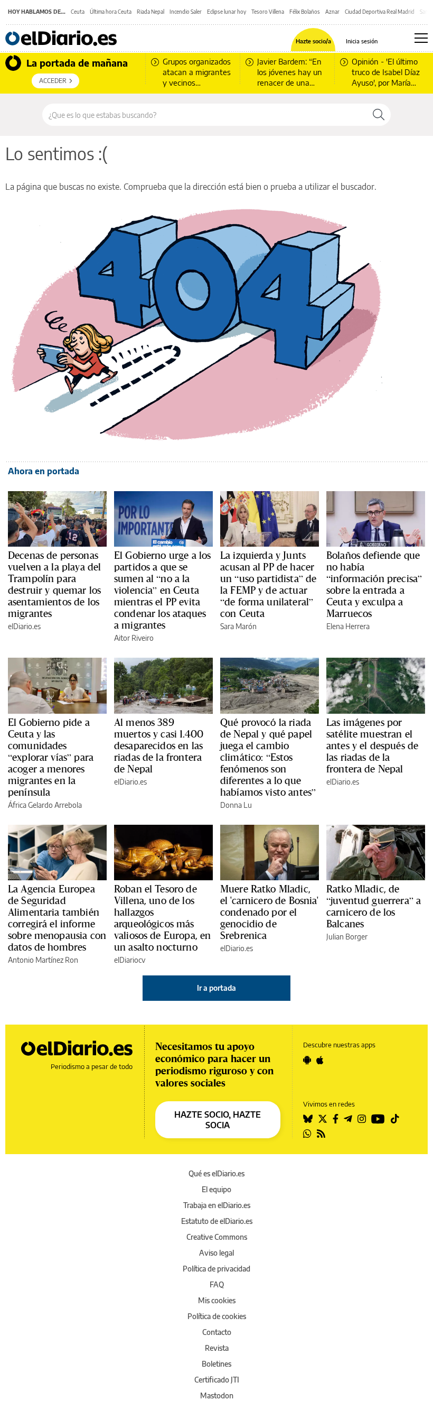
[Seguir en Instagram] (361, 1118)
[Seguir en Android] (307, 1060)
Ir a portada (216, 987)
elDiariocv (129, 959)
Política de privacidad (216, 1268)
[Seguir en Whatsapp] (307, 1133)
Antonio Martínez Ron (43, 959)
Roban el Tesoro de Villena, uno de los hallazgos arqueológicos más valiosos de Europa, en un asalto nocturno (162, 917)
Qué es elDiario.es (216, 1173)
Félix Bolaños (304, 11)
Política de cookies (216, 1316)
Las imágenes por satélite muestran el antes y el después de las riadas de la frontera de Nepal (372, 745)
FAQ (217, 1284)
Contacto (216, 1332)
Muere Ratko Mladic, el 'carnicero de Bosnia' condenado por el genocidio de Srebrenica (269, 912)
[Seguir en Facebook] (335, 1118)
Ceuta (77, 11)
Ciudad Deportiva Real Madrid (380, 11)
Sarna (426, 11)
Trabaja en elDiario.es (216, 1205)
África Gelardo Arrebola (45, 804)
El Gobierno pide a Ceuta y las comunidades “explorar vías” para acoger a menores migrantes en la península (50, 757)
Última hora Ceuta (110, 11)
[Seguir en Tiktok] (395, 1118)
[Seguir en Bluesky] (308, 1118)
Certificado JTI (216, 1379)
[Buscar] (378, 115)
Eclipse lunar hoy (226, 11)
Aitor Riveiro (134, 637)
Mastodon (216, 1395)
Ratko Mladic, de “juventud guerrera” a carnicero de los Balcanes (373, 906)
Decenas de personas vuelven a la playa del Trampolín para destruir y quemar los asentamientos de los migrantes (54, 584)
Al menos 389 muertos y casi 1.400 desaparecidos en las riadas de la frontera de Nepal (158, 745)
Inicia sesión (362, 41)
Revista (217, 1347)
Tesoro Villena (267, 11)
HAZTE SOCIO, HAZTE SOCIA (217, 1119)
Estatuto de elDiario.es (216, 1221)
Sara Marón (238, 626)
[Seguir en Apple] (320, 1060)
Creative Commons (216, 1236)
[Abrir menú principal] (421, 38)
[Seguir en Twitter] (322, 1118)
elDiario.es (24, 626)
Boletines (216, 1363)
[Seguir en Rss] (321, 1133)
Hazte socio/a (313, 41)
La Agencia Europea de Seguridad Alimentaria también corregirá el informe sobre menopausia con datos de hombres (57, 917)
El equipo (216, 1189)
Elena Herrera (348, 626)
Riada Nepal (150, 11)
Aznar (332, 11)
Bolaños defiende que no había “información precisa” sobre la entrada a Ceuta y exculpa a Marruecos (374, 584)
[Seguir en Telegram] (348, 1118)
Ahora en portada (43, 471)
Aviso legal (216, 1252)
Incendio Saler (186, 11)
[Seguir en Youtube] (378, 1118)
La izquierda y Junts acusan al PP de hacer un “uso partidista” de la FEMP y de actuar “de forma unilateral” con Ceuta (268, 584)
